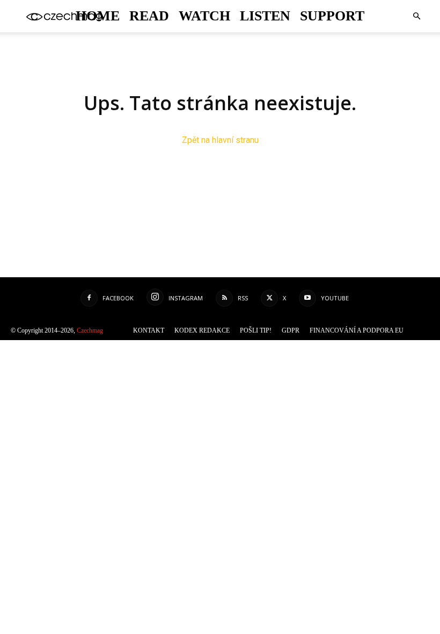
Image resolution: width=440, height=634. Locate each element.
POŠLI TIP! (268, 330)
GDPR (300, 330)
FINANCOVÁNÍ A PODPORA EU (361, 330)
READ (160, 16)
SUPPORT (318, 16)
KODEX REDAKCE (221, 330)
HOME (114, 16)
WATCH (209, 16)
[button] (416, 16)
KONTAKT (174, 330)
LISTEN (261, 16)
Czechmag (102, 330)
